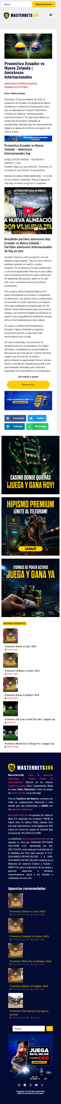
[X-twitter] (30, 1084)
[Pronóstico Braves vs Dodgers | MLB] (10, 684)
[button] (50, 14)
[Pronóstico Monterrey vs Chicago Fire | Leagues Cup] (10, 733)
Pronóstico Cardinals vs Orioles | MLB (22, 670)
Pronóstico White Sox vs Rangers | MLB (30, 961)
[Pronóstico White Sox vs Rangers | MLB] (15, 950)
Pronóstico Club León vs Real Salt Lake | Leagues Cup (30, 719)
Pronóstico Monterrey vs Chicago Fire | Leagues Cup (29, 743)
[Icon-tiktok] (42, 1084)
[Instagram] (18, 1084)
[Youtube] (36, 1084)
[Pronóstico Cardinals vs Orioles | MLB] (10, 660)
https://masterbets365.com (36, 838)
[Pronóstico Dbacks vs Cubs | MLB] (10, 635)
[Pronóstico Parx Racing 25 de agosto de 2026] (15, 1000)
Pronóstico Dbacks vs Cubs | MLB (20, 646)
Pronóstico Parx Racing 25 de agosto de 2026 (29, 1013)
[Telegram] (24, 1084)
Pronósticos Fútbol (16, 87)
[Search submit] (49, 1028)
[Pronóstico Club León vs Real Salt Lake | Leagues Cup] (10, 708)
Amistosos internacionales (20, 83)
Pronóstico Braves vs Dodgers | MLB (22, 695)
